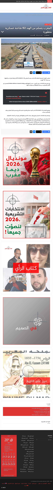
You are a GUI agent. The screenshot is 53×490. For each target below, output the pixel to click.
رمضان (32, 460)
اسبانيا (24, 436)
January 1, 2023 (41, 101)
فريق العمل (34, 483)
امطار (32, 458)
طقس (26, 460)
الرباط (32, 444)
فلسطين (25, 464)
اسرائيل (31, 438)
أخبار (46, 14)
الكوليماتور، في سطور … (42, 483)
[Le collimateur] (46, 6)
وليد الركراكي (23, 471)
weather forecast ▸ (9, 475)
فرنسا (32, 464)
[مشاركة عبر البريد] (31, 72)
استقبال (49, 483)
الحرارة (25, 442)
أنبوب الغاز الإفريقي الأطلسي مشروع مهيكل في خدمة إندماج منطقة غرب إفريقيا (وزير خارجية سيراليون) (27, 1)
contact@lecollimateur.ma (37, 408)
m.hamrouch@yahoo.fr (44, 409)
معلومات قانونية (24, 483)
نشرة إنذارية (23, 469)
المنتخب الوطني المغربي (29, 455)
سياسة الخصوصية (10, 483)
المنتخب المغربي (30, 453)
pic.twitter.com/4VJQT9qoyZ (13, 98)
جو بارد (26, 458)
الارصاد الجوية (30, 440)
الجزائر (31, 442)
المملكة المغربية (30, 451)
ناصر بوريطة (31, 469)
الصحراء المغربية (24, 444)
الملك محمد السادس (29, 449)
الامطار (23, 440)
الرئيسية (49, 14)
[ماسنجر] (34, 72)
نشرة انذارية (31, 471)
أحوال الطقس (31, 436)
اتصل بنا (29, 483)
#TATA (41, 96)
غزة (25, 462)
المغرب (24, 447)
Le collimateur (46, 35)
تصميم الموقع (17, 483)
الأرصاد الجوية (25, 438)
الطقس (31, 447)
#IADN (44, 96)
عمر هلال (31, 462)
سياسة (46, 24)
